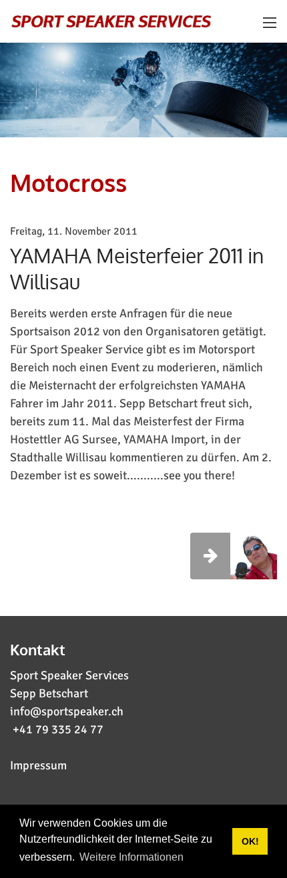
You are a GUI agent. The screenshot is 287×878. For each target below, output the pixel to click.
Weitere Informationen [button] (131, 857)
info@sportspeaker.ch (66, 711)
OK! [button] (250, 841)
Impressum (38, 765)
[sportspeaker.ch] (112, 20)
